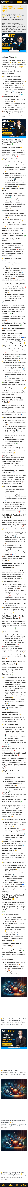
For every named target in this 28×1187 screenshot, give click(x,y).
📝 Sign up (11, 1185)
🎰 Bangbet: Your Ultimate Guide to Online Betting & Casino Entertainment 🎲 (14, 1019)
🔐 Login (3, 1185)
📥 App (17, 1185)
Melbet (19, 62)
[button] (11, 2)
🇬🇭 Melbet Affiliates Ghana (9, 1070)
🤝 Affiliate (23, 1185)
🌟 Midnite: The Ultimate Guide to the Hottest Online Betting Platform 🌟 (12, 1173)
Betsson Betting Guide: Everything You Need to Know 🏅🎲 (13, 1121)
